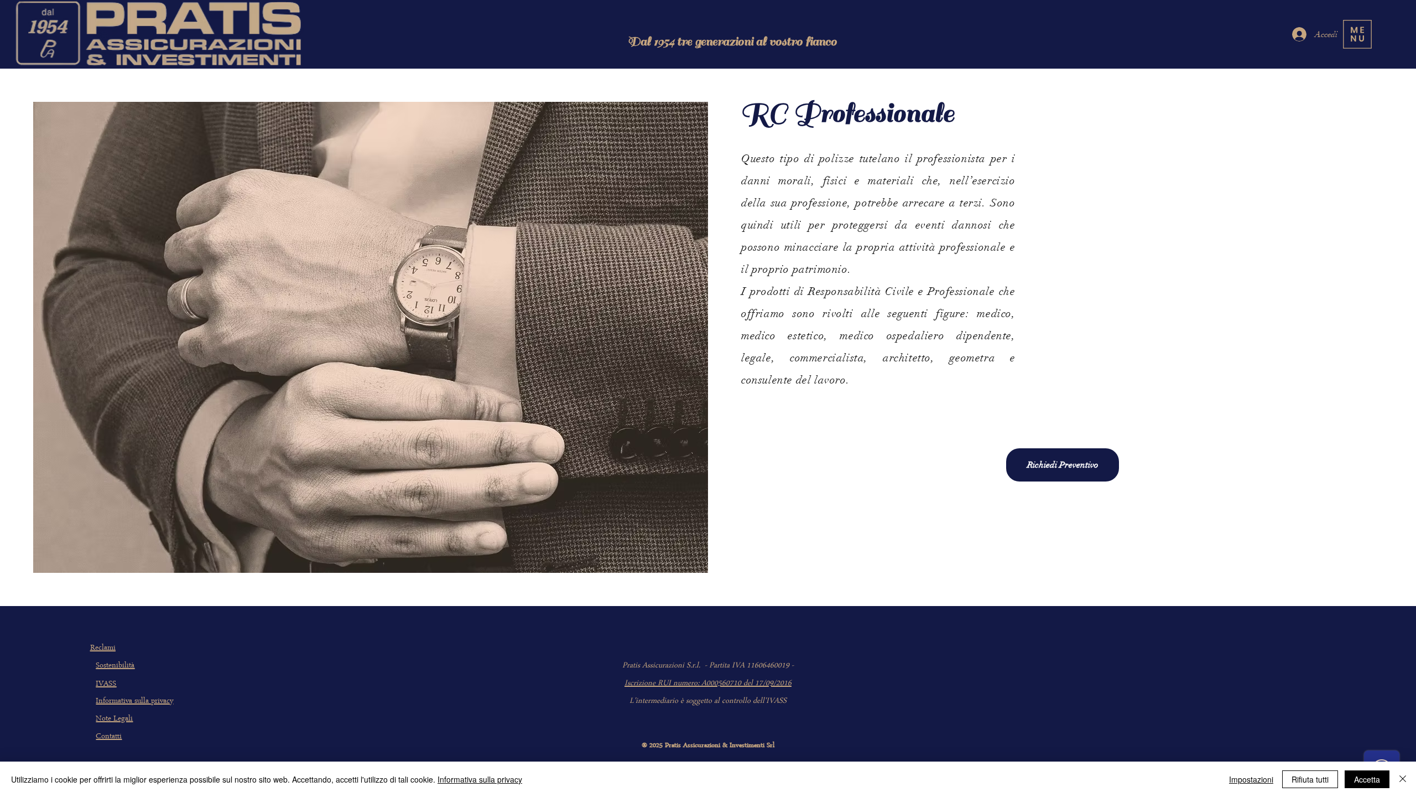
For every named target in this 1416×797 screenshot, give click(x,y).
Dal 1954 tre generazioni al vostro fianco (732, 41)
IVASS (106, 684)
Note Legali (114, 719)
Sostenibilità (115, 666)
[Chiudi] (1402, 779)
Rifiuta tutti (1310, 779)
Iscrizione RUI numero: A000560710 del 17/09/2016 (708, 683)
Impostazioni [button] (1251, 779)
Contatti (109, 737)
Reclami (103, 648)
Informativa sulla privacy (134, 701)
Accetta (1367, 779)
